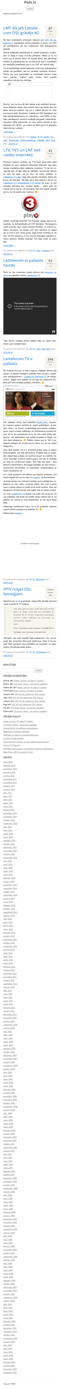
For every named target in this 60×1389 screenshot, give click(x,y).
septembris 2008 (10, 1107)
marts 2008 (8, 1127)
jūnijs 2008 (7, 1117)
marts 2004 (8, 1277)
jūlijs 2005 (7, 1236)
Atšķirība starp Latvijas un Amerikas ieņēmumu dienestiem (28, 749)
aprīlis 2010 (8, 1042)
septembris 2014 (10, 895)
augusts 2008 (9, 1110)
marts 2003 (8, 1318)
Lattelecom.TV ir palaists (18, 361)
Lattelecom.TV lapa (12, 177)
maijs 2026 (8, 762)
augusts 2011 (9, 987)
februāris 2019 (9, 773)
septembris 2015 (10, 858)
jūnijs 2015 (7, 864)
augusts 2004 (9, 1260)
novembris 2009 (10, 1059)
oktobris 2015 (9, 854)
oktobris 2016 (9, 820)
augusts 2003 (9, 1301)
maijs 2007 (8, 1161)
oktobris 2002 (9, 1335)
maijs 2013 (8, 923)
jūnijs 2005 (7, 1240)
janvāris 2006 (9, 1216)
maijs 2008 (8, 1120)
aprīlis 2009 (8, 1083)
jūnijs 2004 (7, 1267)
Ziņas (53, 140)
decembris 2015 (10, 847)
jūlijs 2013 (7, 919)
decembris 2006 (10, 1178)
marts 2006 (8, 1209)
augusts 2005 (9, 1233)
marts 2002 (8, 1359)
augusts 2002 (9, 1342)
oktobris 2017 (9, 786)
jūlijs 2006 (7, 1195)
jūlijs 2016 (7, 827)
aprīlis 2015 (8, 871)
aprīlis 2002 (8, 1356)
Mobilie (47, 137)
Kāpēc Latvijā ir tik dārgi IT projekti (29, 681)
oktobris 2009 (9, 1062)
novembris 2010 (10, 1018)
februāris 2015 (9, 878)
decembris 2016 (10, 813)
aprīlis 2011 (8, 1001)
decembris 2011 (10, 974)
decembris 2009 (10, 1056)
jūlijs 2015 (7, 861)
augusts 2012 (9, 950)
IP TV (40, 137)
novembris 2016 (10, 817)
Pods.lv (30, 2)
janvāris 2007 (9, 1175)
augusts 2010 (9, 1028)
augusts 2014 (9, 899)
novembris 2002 (10, 1332)
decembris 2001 (10, 1369)
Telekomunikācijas (28, 140)
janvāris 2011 (8, 1011)
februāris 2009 (9, 1090)
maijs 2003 (8, 1311)
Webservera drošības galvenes (16, 732)
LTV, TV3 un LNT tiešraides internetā (22, 152)
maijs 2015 (8, 868)
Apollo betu (42, 422)
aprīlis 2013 (8, 926)
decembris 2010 (10, 1015)
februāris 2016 (9, 841)
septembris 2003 (10, 1298)
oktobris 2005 (9, 1226)
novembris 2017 (10, 783)
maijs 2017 (8, 800)
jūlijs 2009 (7, 1073)
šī (16, 601)
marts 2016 (8, 837)
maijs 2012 (8, 957)
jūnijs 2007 (7, 1158)
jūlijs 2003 (7, 1304)
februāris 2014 (9, 906)
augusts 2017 (9, 790)
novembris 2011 (10, 977)
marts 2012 (8, 963)
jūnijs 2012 (7, 953)
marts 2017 (8, 807)
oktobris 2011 (9, 980)
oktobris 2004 (9, 1253)
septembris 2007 (10, 1148)
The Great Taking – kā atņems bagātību (30, 684)
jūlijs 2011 (7, 991)
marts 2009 (8, 1086)
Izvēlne (30, 8)
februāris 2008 (9, 1131)
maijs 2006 (8, 1202)
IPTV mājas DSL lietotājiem (17, 591)
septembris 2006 (10, 1188)
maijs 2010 (8, 1038)
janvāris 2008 (9, 1134)
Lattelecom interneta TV (35, 377)
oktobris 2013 (9, 909)
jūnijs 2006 (7, 1199)
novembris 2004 (10, 1250)
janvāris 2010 (9, 1052)
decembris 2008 (10, 1096)
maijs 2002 (8, 1352)
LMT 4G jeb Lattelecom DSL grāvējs (30, 694)
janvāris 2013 (9, 936)
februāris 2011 (9, 1008)
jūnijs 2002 (7, 1349)
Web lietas (46, 349)
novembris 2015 (10, 851)
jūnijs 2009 (7, 1076)
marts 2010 (8, 1045)
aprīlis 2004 (8, 1274)
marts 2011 (8, 1004)
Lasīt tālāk (9, 132)
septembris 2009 (10, 1066)
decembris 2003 (10, 1287)
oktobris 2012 (9, 943)
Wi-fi (48, 140)
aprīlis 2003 (8, 1315)
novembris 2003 (10, 1291)
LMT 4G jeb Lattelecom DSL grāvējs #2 (21, 30)
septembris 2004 (10, 1257)
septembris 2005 (10, 1229)
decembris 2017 (10, 779)
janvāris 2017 (9, 810)
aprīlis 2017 (8, 803)
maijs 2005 (8, 1243)
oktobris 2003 (9, 1294)
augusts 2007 (9, 1151)
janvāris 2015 (9, 882)
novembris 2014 (10, 888)
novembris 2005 (10, 1223)
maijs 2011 (7, 998)
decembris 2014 (10, 885)
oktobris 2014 (9, 892)
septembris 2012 (10, 946)
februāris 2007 (9, 1171)
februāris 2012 (9, 967)
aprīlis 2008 (8, 1124)
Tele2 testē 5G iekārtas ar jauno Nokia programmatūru (26, 742)
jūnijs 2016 (7, 830)
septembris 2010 (10, 1025)
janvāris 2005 (9, 1246)
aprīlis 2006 (8, 1206)
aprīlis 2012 (8, 960)
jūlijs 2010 (7, 1032)
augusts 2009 (9, 1069)
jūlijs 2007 (7, 1154)
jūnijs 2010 (7, 1035)
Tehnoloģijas (14, 140)
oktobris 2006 (9, 1185)
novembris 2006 (10, 1182)
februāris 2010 (9, 1049)
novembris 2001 (10, 1373)
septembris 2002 (10, 1338)
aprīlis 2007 (8, 1165)
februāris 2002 (9, 1362)
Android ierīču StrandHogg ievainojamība (20, 728)
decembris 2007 (10, 1137)
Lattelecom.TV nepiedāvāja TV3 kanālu (22, 183)
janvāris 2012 (9, 970)
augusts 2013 (9, 916)
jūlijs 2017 (7, 793)
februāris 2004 (9, 1281)
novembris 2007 (10, 1141)
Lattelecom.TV (33, 275)
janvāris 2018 (9, 776)
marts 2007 (8, 1168)
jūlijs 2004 (7, 1264)
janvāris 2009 (9, 1093)
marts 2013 (8, 929)
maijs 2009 (8, 1079)
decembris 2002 (10, 1328)
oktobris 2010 (9, 1021)
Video (38, 251)
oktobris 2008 (9, 1103)
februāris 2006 (9, 1212)
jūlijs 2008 (7, 1113)
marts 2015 (8, 875)
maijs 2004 (8, 1270)
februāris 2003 (9, 1321)
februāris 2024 (9, 766)
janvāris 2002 (9, 1366)
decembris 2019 (10, 769)
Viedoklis (41, 140)
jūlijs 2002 (7, 1345)
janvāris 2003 (9, 1325)
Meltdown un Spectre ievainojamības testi (21, 735)
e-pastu (36, 477)
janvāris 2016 (9, 844)
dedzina (18, 513)
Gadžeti (33, 137)
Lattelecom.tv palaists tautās (23, 263)
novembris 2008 (10, 1100)
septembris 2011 (10, 984)
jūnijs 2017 (7, 796)
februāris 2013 (9, 933)
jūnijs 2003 (7, 1308)
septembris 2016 (10, 824)
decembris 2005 (10, 1219)
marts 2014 (8, 902)
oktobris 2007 (9, 1144)
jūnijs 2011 (7, 994)
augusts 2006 (9, 1192)
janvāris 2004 (9, 1284)
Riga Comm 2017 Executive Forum (18, 752)
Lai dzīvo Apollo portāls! (13, 738)
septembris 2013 (10, 912)
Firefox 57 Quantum (11, 745)
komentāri (50, 30)
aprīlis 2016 (8, 834)
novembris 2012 (10, 940)
